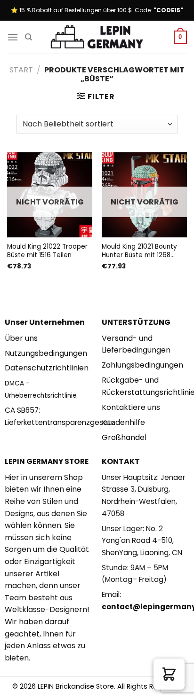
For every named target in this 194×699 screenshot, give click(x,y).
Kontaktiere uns (131, 407)
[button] (169, 674)
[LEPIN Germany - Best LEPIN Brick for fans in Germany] (97, 37)
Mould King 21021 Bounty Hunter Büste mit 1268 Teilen (139, 251)
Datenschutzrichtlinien (47, 367)
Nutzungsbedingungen (46, 353)
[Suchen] (28, 37)
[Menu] (12, 36)
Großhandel (124, 437)
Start (21, 69)
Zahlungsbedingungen (142, 365)
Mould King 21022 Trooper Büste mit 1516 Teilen (47, 251)
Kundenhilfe (123, 422)
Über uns (21, 338)
